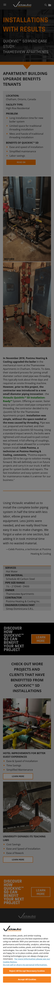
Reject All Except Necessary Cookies (27, 970)
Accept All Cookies (27, 979)
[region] (27, 955)
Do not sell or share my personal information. (25, 964)
